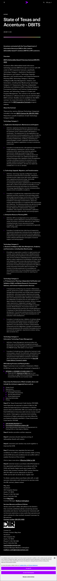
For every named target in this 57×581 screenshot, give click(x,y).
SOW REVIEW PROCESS (12, 423)
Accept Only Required (28, 572)
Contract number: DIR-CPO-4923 (14, 519)
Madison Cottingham (22, 501)
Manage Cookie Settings (28, 576)
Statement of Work (22, 373)
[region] (28, 568)
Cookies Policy (23, 565)
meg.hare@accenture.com (12, 545)
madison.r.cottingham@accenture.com (16, 550)
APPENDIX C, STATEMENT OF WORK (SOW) (18, 371)
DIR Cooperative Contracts (21, 102)
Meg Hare (10, 498)
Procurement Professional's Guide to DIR (17, 425)
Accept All (28, 568)
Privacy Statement (33, 565)
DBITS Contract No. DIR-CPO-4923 (27, 113)
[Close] (54, 558)
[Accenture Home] (27, 2)
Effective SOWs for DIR (27, 460)
